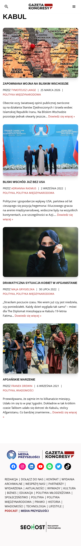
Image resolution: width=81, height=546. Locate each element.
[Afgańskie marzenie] (40, 348)
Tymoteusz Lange (23, 90)
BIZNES (11, 493)
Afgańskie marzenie (19, 379)
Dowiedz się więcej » (61, 116)
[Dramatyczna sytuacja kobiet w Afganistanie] (40, 252)
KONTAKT (52, 479)
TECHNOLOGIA (36, 506)
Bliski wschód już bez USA (24, 182)
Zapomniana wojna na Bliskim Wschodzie (36, 83)
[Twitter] (58, 466)
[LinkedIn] (31, 466)
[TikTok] (67, 466)
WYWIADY (53, 488)
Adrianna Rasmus (23, 188)
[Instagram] (22, 466)
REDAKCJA (11, 479)
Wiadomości (25, 390)
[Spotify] (49, 466)
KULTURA (69, 488)
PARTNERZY (56, 484)
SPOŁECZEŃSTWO (16, 497)
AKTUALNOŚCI (34, 488)
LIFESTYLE (55, 506)
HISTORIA (54, 502)
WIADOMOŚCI (14, 506)
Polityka (9, 193)
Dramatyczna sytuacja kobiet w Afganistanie (40, 282)
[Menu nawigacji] (74, 7)
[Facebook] (13, 466)
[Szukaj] (6, 6)
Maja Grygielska (22, 289)
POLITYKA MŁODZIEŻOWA (53, 493)
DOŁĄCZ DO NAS (32, 479)
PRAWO (40, 502)
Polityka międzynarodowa (22, 94)
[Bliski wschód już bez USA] (40, 150)
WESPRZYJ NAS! (35, 484)
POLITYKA (37, 497)
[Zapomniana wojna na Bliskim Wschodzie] (40, 53)
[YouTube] (40, 466)
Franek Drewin (21, 386)
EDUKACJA (26, 493)
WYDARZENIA (13, 488)
